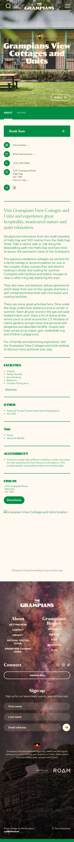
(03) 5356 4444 (21, 163)
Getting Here (18, 624)
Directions (14, 500)
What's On (54, 645)
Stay (54, 639)
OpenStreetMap (34, 570)
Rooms (21, 112)
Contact (18, 629)
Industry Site (37, 675)
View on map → (21, 180)
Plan (54, 650)
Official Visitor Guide (18, 642)
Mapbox (17, 570)
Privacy (18, 635)
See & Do (54, 634)
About (8, 112)
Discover (54, 629)
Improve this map (53, 570)
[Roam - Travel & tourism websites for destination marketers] (62, 770)
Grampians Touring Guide (18, 650)
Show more (11, 389)
